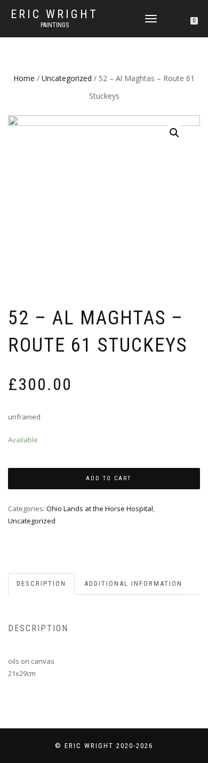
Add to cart (108, 478)
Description (41, 583)
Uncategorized (67, 78)
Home (24, 78)
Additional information (133, 583)
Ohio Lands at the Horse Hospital (99, 508)
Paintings (55, 25)
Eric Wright (54, 14)
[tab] (42, 584)
